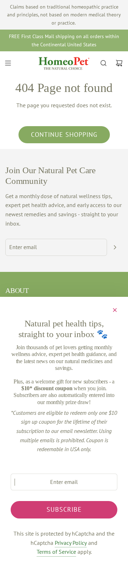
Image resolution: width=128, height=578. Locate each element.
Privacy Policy (71, 542)
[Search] (103, 63)
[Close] (115, 310)
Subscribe (64, 509)
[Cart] (119, 63)
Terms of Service (56, 551)
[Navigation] (8, 63)
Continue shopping (64, 134)
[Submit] (115, 247)
